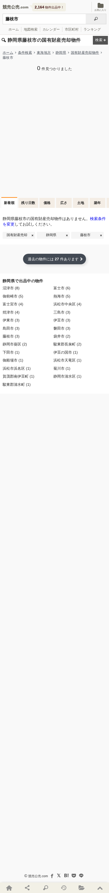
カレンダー (51, 29)
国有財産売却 (17, 235)
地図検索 (31, 29)
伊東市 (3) (11, 320)
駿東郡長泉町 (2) (67, 344)
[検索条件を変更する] (100, 40)
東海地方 (44, 53)
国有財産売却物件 (85, 53)
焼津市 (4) (11, 312)
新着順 (9, 203)
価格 (47, 203)
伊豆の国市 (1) (65, 352)
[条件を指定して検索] (45, 887)
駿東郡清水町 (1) (17, 385)
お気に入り (100, 10)
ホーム (13, 29)
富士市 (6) (61, 288)
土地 (80, 203)
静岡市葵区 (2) (15, 344)
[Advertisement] (54, 133)
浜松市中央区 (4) (67, 304)
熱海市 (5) (61, 296)
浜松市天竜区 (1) (67, 360)
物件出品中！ (49, 7)
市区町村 (72, 29)
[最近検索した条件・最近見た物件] (63, 887)
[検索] (96, 19)
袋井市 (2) (61, 336)
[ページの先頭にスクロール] (100, 887)
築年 (97, 203)
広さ (63, 203)
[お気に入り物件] (82, 887)
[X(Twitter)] (59, 875)
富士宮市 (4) (13, 304)
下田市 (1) (11, 352)
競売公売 (11, 7)
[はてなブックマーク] (66, 875)
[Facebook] (51, 875)
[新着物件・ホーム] (9, 887)
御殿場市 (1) (13, 360)
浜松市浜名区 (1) (17, 368)
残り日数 (28, 203)
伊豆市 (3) (61, 320)
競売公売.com (38, 876)
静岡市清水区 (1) (67, 376)
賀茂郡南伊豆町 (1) (18, 376)
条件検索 (25, 53)
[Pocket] (73, 875)
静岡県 (61, 53)
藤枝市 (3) (11, 336)
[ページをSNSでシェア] (27, 887)
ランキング (92, 29)
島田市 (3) (11, 328)
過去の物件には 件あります (53, 259)
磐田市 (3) (61, 328)
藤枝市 (85, 235)
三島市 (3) (61, 312)
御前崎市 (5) (13, 296)
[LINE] (81, 875)
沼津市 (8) (11, 288)
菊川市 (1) (61, 368)
